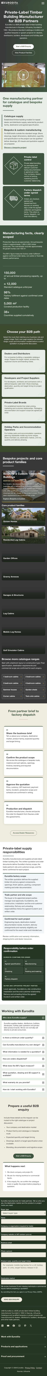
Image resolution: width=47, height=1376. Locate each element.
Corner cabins (9, 696)
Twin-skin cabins (33, 696)
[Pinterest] (26, 1326)
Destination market (8, 1278)
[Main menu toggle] (43, 3)
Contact (39, 1368)
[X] (32, 1326)
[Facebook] (14, 1326)
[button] (23, 75)
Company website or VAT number (16, 1234)
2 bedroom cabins (33, 677)
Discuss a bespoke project (15, 147)
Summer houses (10, 690)
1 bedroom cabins (10, 677)
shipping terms (9, 939)
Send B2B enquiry (11, 1299)
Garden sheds (31, 690)
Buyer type (5, 1209)
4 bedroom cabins (33, 683)
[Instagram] (20, 1326)
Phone (6, 1251)
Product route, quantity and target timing (16, 1261)
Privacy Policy (30, 1368)
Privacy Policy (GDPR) (35, 1292)
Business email (6, 1243)
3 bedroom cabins (10, 683)
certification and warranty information (24, 936)
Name (3, 1218)
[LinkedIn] (3, 1326)
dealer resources (25, 939)
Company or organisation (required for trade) (17, 1226)
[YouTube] (9, 1326)
